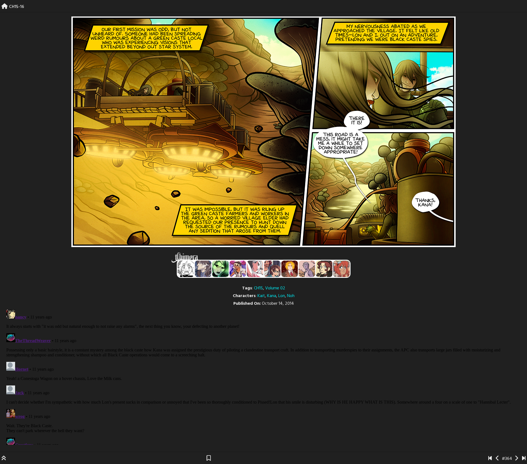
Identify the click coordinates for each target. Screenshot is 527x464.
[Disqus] (263, 376)
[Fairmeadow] (307, 269)
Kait (261, 296)
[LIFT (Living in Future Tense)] (272, 269)
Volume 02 (275, 288)
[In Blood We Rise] (289, 269)
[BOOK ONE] (490, 458)
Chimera (260, 257)
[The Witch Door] (203, 269)
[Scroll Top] (4, 458)
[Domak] (186, 269)
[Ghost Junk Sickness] (237, 269)
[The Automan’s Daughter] (341, 269)
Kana (271, 296)
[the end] (220, 269)
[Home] (4, 6)
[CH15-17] (516, 458)
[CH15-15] (497, 458)
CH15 (258, 288)
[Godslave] (255, 269)
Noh (291, 296)
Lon (281, 296)
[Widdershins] (324, 269)
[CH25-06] (524, 458)
